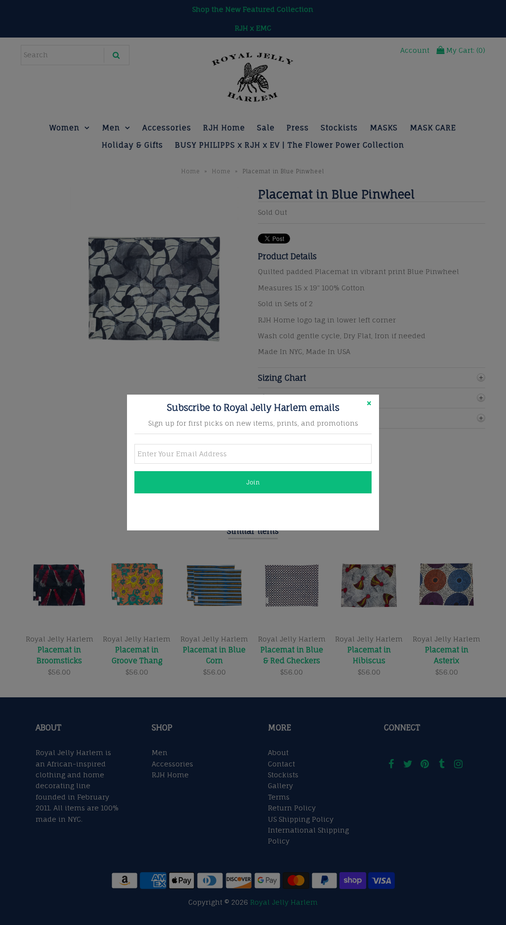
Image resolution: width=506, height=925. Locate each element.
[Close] (369, 404)
